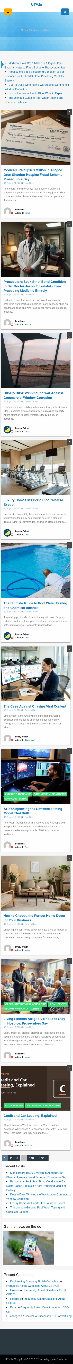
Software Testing (15, 798)
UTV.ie (36, 4)
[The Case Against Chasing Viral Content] (35, 673)
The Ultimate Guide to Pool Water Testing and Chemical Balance (35, 605)
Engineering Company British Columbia (34, 1281)
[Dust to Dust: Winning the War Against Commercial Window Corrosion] (35, 360)
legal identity (58, 1004)
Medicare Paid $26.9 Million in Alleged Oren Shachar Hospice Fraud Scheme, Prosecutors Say (33, 174)
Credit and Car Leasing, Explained (30, 1115)
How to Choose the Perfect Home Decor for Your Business (34, 917)
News (27, 212)
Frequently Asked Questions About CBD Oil (32, 1286)
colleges (15, 1316)
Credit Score (51, 1105)
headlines (29, 182)
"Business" (29, 739)
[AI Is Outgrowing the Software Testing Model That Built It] (35, 776)
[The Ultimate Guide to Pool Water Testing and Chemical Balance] (35, 570)
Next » (42, 1158)
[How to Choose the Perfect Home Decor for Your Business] (35, 883)
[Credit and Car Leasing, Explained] (35, 1088)
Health (28, 324)
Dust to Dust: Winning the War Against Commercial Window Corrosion (33, 395)
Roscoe (15, 1290)
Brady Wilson (31, 710)
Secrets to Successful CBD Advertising (48, 1316)
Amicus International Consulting (25, 1004)
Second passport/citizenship (22, 1008)
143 (31, 1158)
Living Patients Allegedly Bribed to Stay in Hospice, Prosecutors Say (34, 1021)
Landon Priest (31, 401)
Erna (13, 1307)
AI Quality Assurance (17, 794)
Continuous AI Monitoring (50, 794)
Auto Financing (13, 1105)
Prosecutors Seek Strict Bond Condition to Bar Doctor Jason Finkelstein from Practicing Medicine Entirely (35, 76)
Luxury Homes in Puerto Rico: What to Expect (35, 93)
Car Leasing (33, 1105)
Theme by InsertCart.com (52, 1359)
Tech (27, 431)
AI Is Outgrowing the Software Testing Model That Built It (33, 811)
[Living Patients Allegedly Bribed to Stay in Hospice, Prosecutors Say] (35, 986)
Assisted (28, 1145)
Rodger (14, 1299)
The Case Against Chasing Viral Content (35, 706)
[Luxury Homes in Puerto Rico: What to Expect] (35, 467)
